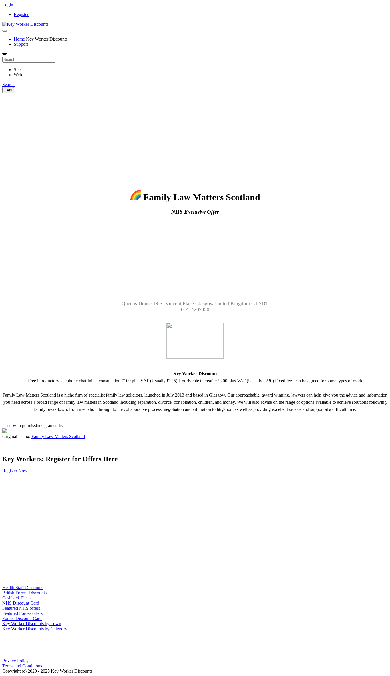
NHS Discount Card (20, 603)
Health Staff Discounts (22, 587)
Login (7, 4)
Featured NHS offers (21, 608)
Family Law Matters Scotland (58, 436)
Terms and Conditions (22, 665)
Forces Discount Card (22, 618)
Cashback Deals (16, 597)
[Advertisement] (173, 133)
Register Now (14, 470)
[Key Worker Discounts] (25, 24)
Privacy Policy (15, 660)
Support (21, 44)
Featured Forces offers (22, 613)
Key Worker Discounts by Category (34, 628)
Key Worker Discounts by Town (31, 623)
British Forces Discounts (24, 592)
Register (21, 14)
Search (8, 84)
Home (19, 39)
